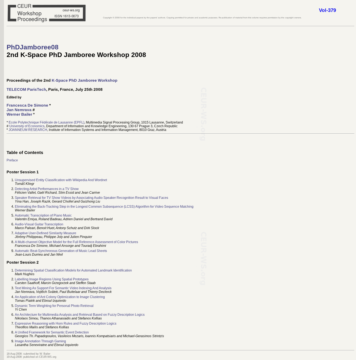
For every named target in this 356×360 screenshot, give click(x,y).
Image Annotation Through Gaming (40, 341)
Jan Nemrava (19, 110)
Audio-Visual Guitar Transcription (39, 224)
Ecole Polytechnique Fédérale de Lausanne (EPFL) (46, 122)
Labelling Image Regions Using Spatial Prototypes (52, 279)
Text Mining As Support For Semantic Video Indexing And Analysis (63, 288)
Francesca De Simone (27, 105)
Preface (12, 160)
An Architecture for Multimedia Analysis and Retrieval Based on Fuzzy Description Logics (80, 314)
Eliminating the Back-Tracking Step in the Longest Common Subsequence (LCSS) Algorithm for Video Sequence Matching (104, 206)
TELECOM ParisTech (26, 89)
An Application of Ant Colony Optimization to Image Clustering (60, 297)
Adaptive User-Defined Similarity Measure (45, 233)
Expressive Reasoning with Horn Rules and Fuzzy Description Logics (65, 323)
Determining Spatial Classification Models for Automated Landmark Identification (73, 270)
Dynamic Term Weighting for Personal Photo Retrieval (54, 306)
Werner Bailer (19, 114)
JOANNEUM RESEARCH (28, 130)
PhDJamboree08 (33, 47)
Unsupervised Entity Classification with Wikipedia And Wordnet (61, 180)
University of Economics (26, 126)
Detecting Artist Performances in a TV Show (47, 189)
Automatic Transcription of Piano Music (43, 215)
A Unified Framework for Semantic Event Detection (52, 332)
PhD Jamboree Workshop (93, 80)
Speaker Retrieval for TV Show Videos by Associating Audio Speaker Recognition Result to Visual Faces (91, 197)
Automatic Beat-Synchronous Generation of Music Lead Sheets (61, 251)
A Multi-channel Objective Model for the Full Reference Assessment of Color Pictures (76, 242)
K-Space (60, 80)
